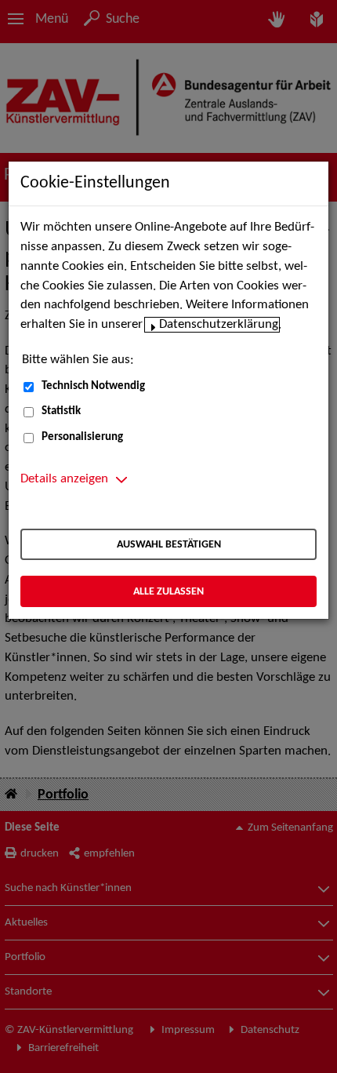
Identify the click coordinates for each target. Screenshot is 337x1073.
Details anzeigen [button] (64, 479)
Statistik (61, 411)
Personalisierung (82, 437)
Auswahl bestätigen (169, 545)
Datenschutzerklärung (218, 324)
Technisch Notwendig (93, 386)
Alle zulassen (168, 592)
